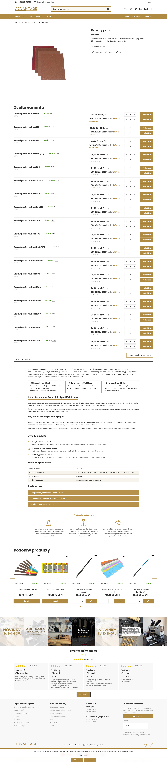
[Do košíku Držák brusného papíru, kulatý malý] (148, 601)
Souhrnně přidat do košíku (139, 355)
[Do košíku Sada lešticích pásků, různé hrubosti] (119, 601)
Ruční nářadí (19, 710)
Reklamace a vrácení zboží (60, 710)
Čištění (16, 716)
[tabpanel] (27, 579)
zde (131, 752)
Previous (12, 580)
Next (154, 580)
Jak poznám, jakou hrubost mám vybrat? (47, 493)
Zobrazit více (84, 694)
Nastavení (83, 755)
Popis (17, 359)
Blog (127, 16)
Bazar (49, 16)
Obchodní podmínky (58, 716)
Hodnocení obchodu (83, 650)
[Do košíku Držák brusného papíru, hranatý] (91, 601)
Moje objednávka (56, 713)
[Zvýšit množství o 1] (134, 114)
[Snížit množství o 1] (126, 114)
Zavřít (127, 55)
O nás (52, 725)
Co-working (136, 16)
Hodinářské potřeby (21, 722)
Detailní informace (98, 47)
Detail (26, 601)
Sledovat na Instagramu (83, 631)
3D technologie (19, 725)
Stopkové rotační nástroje (24, 707)
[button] (82, 601)
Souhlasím (90, 760)
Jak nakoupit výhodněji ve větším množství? (48, 498)
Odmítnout (77, 760)
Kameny (17, 719)
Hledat (108, 9)
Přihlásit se (137, 716)
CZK (149, 2)
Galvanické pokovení (22, 713)
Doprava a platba (57, 707)
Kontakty (148, 16)
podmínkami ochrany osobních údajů (137, 735)
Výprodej (39, 16)
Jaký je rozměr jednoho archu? (43, 504)
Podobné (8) (26, 359)
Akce (30, 16)
